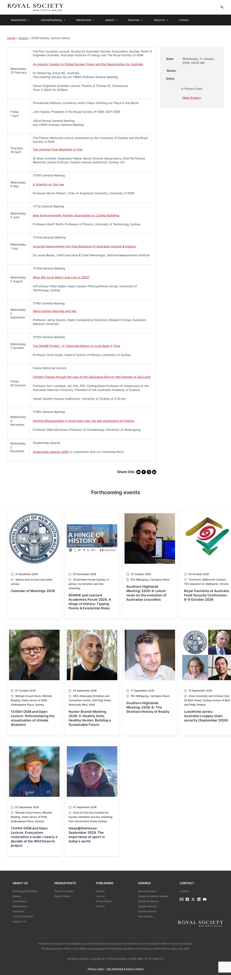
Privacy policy (96, 968)
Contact (184, 19)
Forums (100, 906)
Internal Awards (147, 911)
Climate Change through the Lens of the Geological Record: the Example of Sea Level (91, 377)
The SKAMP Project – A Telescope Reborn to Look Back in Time (76, 346)
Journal (100, 896)
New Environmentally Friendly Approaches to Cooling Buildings (76, 215)
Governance (20, 901)
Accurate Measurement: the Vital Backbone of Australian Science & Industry (84, 246)
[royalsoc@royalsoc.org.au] (181, 899)
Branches (134, 19)
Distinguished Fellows (25, 891)
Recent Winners (147, 891)
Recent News (62, 896)
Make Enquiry (191, 97)
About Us (159, 19)
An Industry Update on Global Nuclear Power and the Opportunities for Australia (88, 64)
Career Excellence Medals (153, 896)
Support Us (19, 921)
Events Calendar (64, 891)
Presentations (104, 901)
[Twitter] (193, 899)
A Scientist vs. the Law (48, 184)
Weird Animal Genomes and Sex (54, 311)
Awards (109, 19)
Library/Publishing (51, 19)
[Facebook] (187, 899)
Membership (83, 19)
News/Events (18, 19)
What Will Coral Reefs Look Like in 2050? (61, 277)
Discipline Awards (148, 901)
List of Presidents (23, 916)
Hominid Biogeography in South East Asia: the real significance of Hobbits (83, 421)
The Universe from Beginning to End (57, 149)
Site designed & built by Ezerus (125, 968)
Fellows (17, 896)
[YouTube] (204, 899)
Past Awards (145, 916)
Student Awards (147, 906)
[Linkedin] (199, 899)
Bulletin (100, 891)
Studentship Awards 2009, (51, 452)
